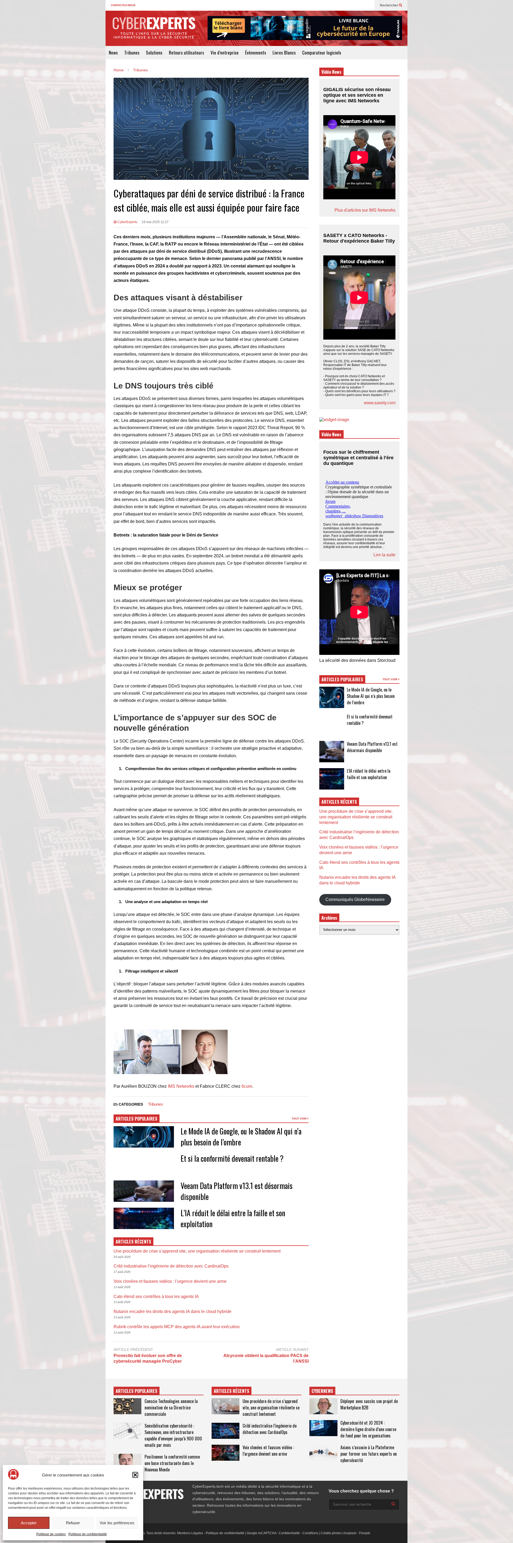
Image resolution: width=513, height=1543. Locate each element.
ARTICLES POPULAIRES (136, 1119)
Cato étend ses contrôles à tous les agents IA (156, 1296)
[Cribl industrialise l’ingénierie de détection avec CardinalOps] (225, 1431)
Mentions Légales (190, 1533)
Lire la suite (384, 555)
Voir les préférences (117, 1523)
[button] (135, 1475)
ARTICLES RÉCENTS (231, 1391)
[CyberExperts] (153, 32)
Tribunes (131, 52)
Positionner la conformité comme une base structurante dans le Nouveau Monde (172, 1463)
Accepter (29, 1523)
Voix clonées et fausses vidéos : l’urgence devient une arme (170, 1281)
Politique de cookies (51, 1534)
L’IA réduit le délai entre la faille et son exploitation (368, 774)
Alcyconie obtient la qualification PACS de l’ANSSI (266, 1358)
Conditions (310, 1533)
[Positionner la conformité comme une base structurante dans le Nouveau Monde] (127, 1462)
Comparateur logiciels (321, 52)
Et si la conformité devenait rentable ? (232, 1158)
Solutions (154, 52)
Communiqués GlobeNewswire (355, 899)
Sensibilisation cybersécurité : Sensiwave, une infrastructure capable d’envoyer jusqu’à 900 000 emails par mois (173, 1435)
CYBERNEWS (322, 1391)
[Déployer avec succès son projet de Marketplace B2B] (323, 1406)
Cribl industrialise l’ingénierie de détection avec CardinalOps (171, 1266)
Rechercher (389, 5)
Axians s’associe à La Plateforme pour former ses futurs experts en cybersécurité (368, 1453)
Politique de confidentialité (87, 1534)
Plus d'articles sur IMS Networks (365, 210)
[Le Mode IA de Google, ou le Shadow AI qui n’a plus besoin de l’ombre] (331, 697)
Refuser (73, 1523)
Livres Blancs (284, 52)
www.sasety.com (379, 403)
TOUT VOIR (299, 1118)
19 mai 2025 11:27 (155, 222)
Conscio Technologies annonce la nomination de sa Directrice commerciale (171, 1407)
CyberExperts (127, 222)
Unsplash (349, 1533)
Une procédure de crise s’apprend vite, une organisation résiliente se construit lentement (197, 1251)
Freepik (364, 1533)
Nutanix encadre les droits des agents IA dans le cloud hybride (172, 1311)
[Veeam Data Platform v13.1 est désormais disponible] (331, 751)
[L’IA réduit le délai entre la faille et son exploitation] (331, 779)
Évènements (255, 52)
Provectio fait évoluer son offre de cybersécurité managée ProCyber (148, 1358)
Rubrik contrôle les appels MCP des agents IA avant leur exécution (177, 1326)
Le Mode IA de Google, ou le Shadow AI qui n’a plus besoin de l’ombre (371, 696)
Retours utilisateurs (186, 52)
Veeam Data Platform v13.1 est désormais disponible (372, 747)
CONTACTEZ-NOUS (123, 5)
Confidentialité (289, 1533)
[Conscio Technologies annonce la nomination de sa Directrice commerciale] (127, 1406)
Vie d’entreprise (225, 52)
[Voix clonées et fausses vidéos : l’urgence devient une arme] (225, 1453)
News (113, 52)
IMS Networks (181, 1086)
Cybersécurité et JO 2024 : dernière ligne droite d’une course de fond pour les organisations (368, 1429)
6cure (247, 1086)
